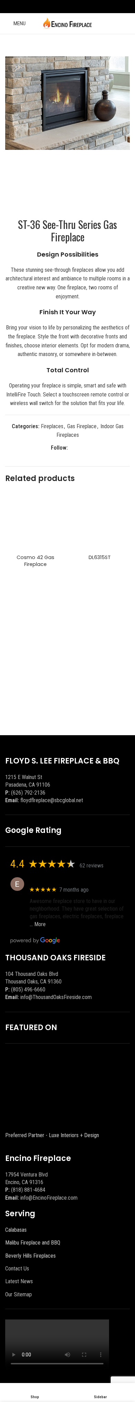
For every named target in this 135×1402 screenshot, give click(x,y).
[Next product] (126, 45)
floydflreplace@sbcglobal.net (51, 800)
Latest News (19, 1281)
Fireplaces (52, 426)
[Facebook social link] (63, 6)
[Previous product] (109, 45)
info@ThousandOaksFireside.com (56, 997)
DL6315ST (100, 557)
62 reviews (92, 865)
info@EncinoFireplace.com (49, 1197)
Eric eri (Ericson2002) (55, 880)
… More (38, 924)
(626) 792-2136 (28, 792)
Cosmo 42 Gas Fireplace (35, 561)
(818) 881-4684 (28, 1190)
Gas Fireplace (82, 426)
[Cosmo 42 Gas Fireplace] (35, 521)
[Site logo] (68, 23)
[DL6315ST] (99, 521)
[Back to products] (117, 45)
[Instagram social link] (72, 6)
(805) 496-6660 (28, 989)
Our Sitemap (18, 1294)
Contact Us (17, 1268)
